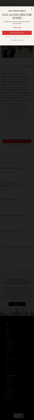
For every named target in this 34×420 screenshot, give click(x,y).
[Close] (31, 8)
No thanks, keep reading (17, 40)
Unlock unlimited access (17, 33)
